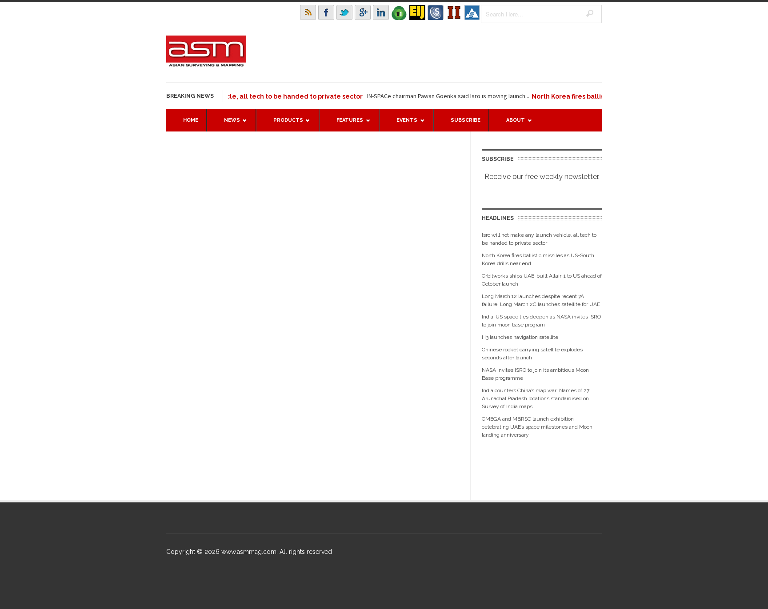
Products (283, 124)
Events (402, 124)
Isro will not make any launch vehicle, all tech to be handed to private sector (231, 96)
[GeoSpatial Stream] (472, 12)
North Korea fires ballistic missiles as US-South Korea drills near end (538, 259)
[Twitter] (344, 12)
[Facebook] (326, 12)
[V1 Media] (399, 12)
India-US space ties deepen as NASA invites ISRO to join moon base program (541, 321)
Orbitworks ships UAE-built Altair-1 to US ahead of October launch (542, 280)
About (511, 124)
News (227, 124)
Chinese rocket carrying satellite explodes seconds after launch (532, 353)
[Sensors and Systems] (436, 12)
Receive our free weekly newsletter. (542, 176)
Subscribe (465, 120)
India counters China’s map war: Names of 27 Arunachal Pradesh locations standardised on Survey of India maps (535, 398)
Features (345, 124)
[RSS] (308, 12)
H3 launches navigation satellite (520, 337)
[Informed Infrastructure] (454, 12)
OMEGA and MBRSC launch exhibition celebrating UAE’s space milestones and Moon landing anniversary (537, 427)
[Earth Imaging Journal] (417, 12)
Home (190, 120)
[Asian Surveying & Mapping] (206, 64)
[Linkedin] (381, 12)
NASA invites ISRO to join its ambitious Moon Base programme (535, 374)
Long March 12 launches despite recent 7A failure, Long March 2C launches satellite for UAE (541, 300)
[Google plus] (363, 12)
